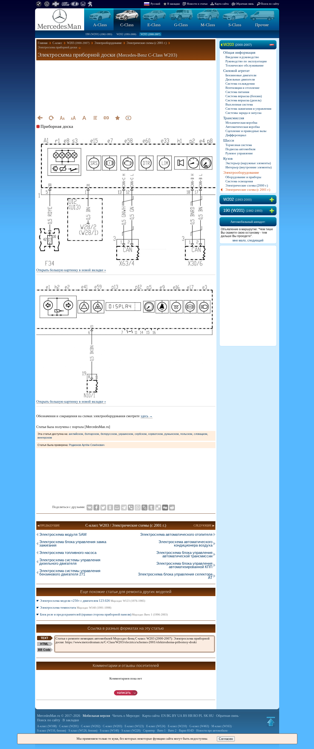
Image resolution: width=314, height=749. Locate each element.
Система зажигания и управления (248, 108)
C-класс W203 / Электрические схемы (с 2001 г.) (125, 525)
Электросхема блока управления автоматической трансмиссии (184, 554)
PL (201, 716)
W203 (150, 34)
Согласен (226, 739)
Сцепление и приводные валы (245, 131)
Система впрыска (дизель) (243, 100)
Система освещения (239, 181)
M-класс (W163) (221, 726)
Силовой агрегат (236, 71)
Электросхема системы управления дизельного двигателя (69, 561)
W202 (126, 34)
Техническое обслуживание (244, 65)
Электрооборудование (241, 172)
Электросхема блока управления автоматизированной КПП (184, 565)
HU (211, 716)
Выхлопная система (239, 104)
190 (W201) (98, 34)
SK (206, 716)
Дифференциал (235, 135)
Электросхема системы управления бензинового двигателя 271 (69, 572)
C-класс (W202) (90, 726)
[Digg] (165, 507)
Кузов (228, 158)
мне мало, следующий (248, 240)
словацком (200, 433)
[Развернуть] (272, 200)
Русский (155, 3)
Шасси (228, 140)
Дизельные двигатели (240, 79)
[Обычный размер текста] (84, 117)
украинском (125, 433)
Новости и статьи (197, 3)
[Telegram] (124, 507)
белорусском (109, 433)
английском (76, 433)
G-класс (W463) (199, 726)
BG (169, 716)
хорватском (155, 433)
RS (185, 716)
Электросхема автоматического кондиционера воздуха (185, 543)
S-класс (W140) (109, 730)
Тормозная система (238, 145)
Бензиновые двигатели (240, 75)
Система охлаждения (240, 83)
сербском (141, 433)
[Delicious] (158, 507)
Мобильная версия (96, 716)
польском (186, 433)
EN (163, 716)
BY (174, 716)
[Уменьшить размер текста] (62, 117)
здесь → (147, 416)
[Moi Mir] (117, 507)
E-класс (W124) (155, 726)
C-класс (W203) (112, 726)
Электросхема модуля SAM (63, 534)
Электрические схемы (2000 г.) (246, 185)
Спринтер (149, 730)
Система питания (237, 92)
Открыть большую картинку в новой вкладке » (71, 270)
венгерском (45, 437)
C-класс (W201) (68, 726)
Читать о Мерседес (126, 716)
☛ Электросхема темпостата (73, 607)
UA (179, 716)
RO (195, 716)
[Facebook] (96, 507)
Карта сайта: (151, 716)
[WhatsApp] (138, 507)
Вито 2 (172, 730)
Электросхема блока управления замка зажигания (72, 543)
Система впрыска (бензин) (243, 96)
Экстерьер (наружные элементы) (248, 163)
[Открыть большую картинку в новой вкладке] (125, 138)
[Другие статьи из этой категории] (95, 117)
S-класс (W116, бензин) (51, 730)
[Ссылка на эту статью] (106, 117)
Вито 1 (161, 730)
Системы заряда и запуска (243, 113)
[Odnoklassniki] (110, 507)
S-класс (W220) (131, 730)
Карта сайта (222, 3)
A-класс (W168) (47, 726)
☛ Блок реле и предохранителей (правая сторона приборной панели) (102, 614)
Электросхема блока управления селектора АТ (175, 576)
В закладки (173, 3)
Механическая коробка (241, 122)
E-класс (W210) (177, 726)
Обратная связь (245, 3)
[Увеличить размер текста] (73, 117)
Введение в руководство (242, 57)
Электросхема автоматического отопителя (176, 534)
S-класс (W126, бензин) (82, 730)
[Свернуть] (272, 45)
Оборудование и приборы (243, 177)
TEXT (44, 638)
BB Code (44, 650)
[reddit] (172, 507)
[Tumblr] (151, 507)
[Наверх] (271, 721)
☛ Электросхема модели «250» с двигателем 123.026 (90, 600)
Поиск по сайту (270, 3)
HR (190, 716)
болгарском (92, 433)
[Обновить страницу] (51, 117)
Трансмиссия (233, 118)
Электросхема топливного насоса (67, 552)
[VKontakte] (89, 507)
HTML (44, 644)
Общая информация (239, 52)
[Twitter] (103, 507)
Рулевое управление (239, 153)
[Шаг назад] (40, 117)
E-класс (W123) (134, 726)
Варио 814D (186, 730)
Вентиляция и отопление (242, 88)
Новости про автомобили (211, 730)
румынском (171, 433)
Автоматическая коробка (242, 127)
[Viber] (131, 507)
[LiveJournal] (144, 507)
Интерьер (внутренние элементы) (248, 167)
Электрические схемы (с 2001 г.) (247, 189)
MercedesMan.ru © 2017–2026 (58, 716)
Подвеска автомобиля (240, 149)
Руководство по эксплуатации (246, 61)
